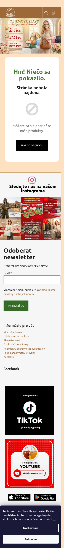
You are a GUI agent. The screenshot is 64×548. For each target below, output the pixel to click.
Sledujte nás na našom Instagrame (33, 188)
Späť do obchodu (32, 145)
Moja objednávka (13, 331)
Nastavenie (30, 528)
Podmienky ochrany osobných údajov (24, 348)
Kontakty (9, 356)
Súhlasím (31, 539)
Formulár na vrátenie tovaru (19, 352)
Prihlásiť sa (16, 305)
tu (54, 519)
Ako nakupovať (12, 340)
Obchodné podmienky (16, 344)
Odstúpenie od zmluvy (16, 335)
